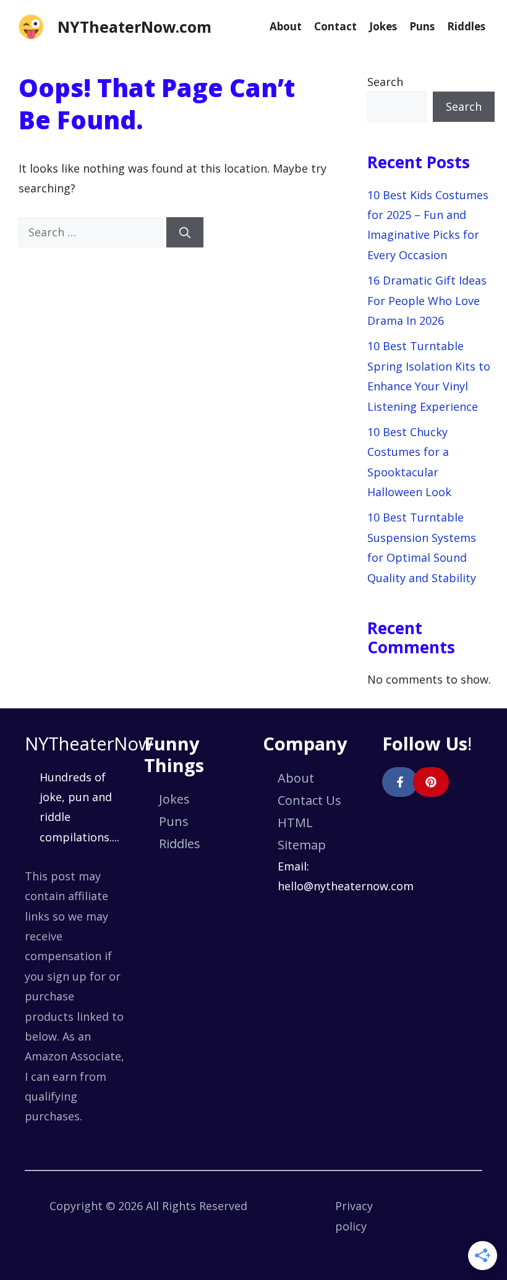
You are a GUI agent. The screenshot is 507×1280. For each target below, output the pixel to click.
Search (385, 81)
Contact (335, 26)
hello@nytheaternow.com (346, 885)
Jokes (383, 26)
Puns (422, 26)
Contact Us (309, 800)
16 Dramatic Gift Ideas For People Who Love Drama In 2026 (427, 300)
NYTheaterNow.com (134, 26)
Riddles (466, 26)
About (286, 26)
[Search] (184, 232)
